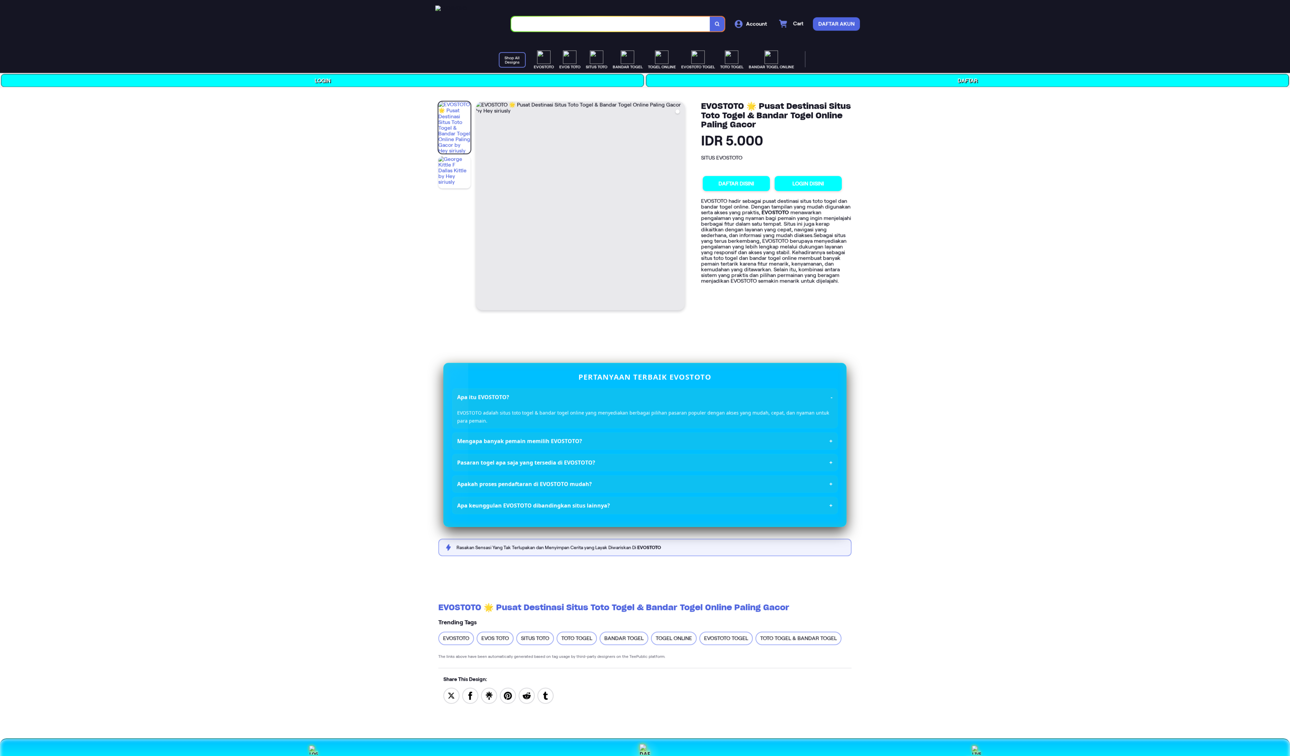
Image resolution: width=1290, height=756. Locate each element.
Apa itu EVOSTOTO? (484, 396)
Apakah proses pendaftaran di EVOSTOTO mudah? (525, 484)
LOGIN (324, 80)
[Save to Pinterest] (508, 695)
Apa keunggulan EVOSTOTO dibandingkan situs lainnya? (534, 505)
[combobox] (611, 23)
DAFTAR (968, 81)
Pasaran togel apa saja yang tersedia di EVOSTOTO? (527, 462)
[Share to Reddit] (527, 695)
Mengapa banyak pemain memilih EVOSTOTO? (520, 441)
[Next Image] (680, 206)
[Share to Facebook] (470, 694)
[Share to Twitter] (451, 694)
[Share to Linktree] (489, 694)
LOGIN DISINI (809, 183)
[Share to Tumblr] (546, 695)
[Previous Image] (482, 206)
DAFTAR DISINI (737, 183)
